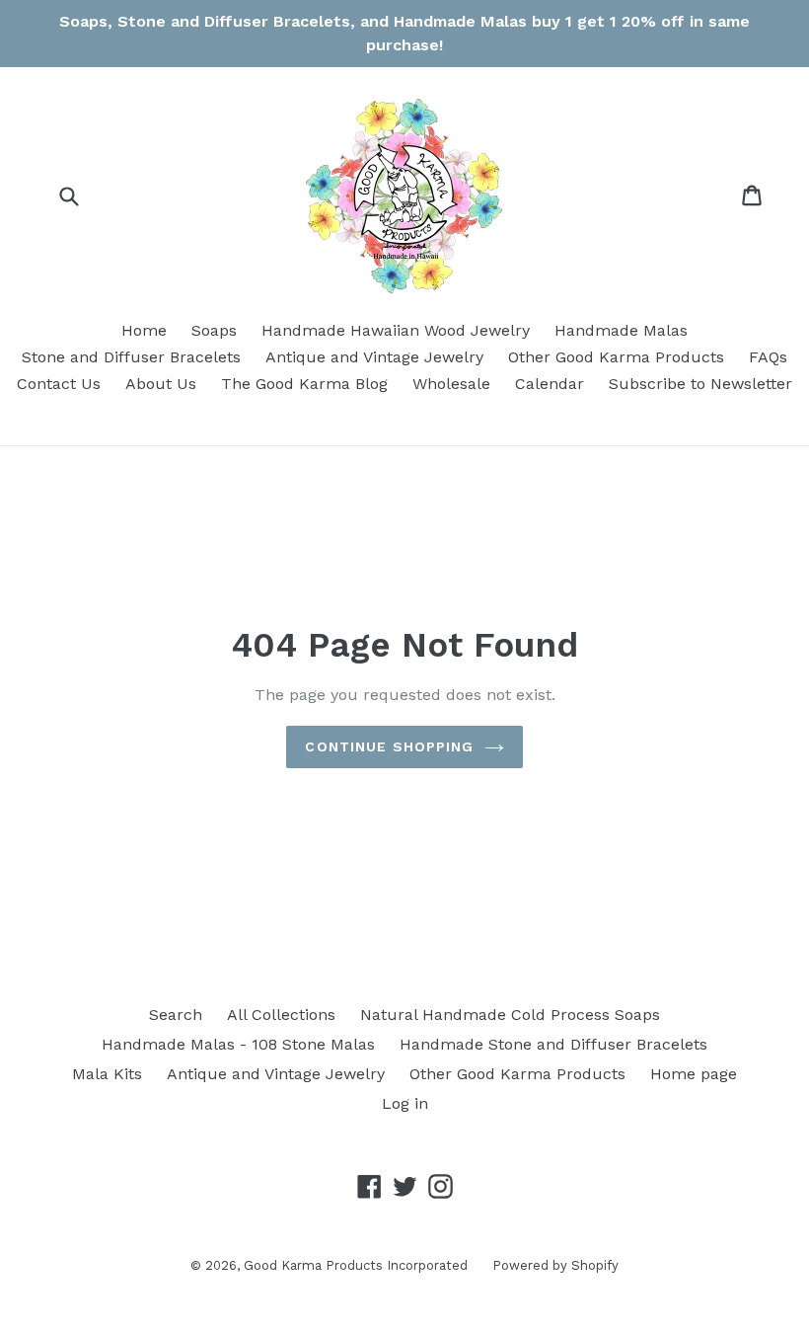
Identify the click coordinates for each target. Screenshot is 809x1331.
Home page (693, 1073)
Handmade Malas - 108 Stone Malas (238, 1044)
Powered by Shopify (555, 1265)
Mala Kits (107, 1073)
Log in (405, 1103)
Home (144, 330)
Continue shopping (389, 746)
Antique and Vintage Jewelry (374, 357)
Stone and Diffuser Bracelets (131, 357)
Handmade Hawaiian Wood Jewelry (395, 330)
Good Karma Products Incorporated (356, 1265)
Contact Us (59, 383)
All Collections (281, 1014)
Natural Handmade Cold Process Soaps (510, 1014)
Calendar (549, 383)
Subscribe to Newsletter (700, 383)
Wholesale (451, 383)
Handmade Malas (621, 330)
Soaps (214, 330)
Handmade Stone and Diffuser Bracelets (553, 1044)
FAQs (768, 357)
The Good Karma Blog (304, 383)
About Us (160, 383)
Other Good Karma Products (616, 357)
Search (175, 1014)
